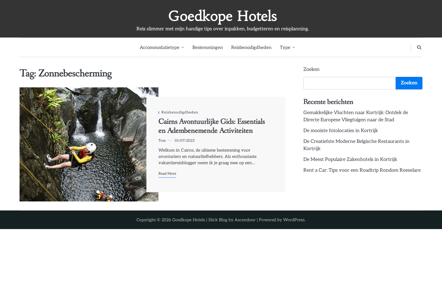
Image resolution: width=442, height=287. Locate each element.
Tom (162, 140)
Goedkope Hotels (222, 16)
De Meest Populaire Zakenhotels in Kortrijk (350, 159)
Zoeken (311, 69)
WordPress (294, 219)
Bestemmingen (207, 47)
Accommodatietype (160, 47)
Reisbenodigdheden (251, 47)
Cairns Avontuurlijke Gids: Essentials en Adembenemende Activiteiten (211, 126)
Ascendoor (245, 219)
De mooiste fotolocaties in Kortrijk (340, 131)
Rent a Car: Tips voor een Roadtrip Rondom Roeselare (362, 170)
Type (285, 47)
